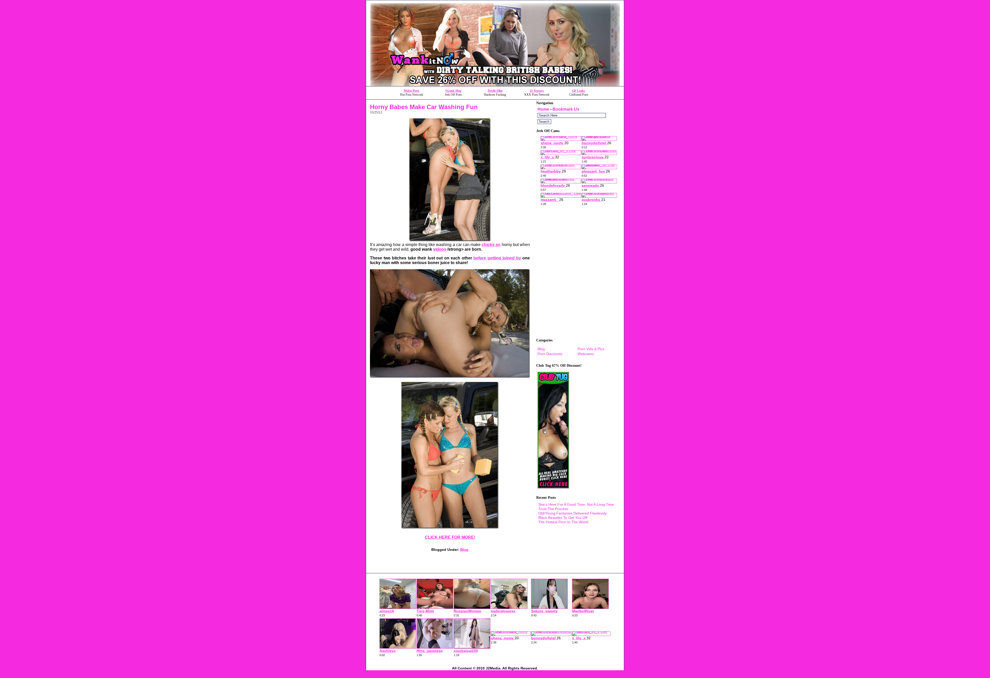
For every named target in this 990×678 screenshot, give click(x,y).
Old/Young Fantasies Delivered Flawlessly (572, 513)
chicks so (491, 244)
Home (543, 109)
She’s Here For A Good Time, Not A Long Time (576, 504)
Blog (464, 550)
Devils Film (495, 91)
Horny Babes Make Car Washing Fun (424, 106)
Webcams (586, 354)
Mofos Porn (411, 91)
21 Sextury (537, 91)
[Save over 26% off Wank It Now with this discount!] (495, 85)
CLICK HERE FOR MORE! (450, 537)
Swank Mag (453, 91)
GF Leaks (578, 91)
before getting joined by (497, 258)
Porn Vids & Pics (591, 349)
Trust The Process (553, 509)
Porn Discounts (550, 354)
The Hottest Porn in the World (563, 522)
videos (439, 249)
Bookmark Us (565, 109)
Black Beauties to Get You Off (562, 518)
